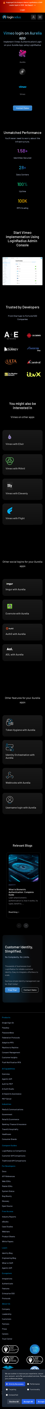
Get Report (29, 5)
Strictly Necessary (16, 1384)
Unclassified (13, 1395)
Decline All (14, 1401)
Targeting (12, 1389)
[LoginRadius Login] (33, 17)
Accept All (28, 1401)
